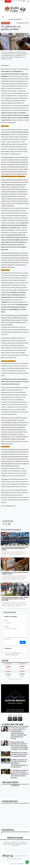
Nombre (6, 620)
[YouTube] (24, 1)
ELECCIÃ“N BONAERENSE (15, 19)
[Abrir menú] (3, 16)
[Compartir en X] (7, 524)
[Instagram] (19, 1)
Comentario (6, 626)
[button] (3, 1)
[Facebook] (17, 1)
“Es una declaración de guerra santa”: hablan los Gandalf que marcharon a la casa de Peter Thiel (15, 599)
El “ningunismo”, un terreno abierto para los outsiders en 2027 (15, 573)
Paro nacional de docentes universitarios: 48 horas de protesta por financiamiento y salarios (15, 548)
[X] (14, 1)
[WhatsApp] (12, 1)
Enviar (22, 642)
